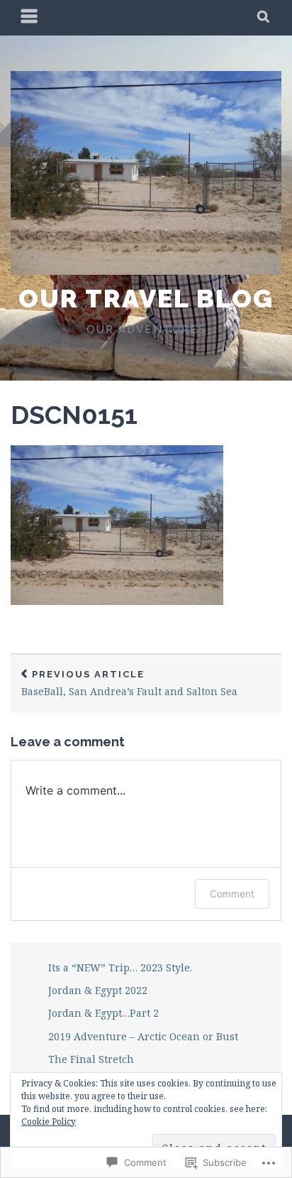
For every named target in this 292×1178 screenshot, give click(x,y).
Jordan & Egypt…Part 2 (103, 1013)
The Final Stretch (91, 1059)
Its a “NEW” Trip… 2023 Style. (120, 967)
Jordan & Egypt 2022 (97, 990)
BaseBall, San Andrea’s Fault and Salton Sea (129, 683)
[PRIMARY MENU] (30, 18)
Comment (232, 894)
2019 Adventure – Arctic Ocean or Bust (143, 1036)
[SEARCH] (264, 18)
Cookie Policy (48, 1122)
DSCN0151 (74, 415)
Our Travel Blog (146, 298)
